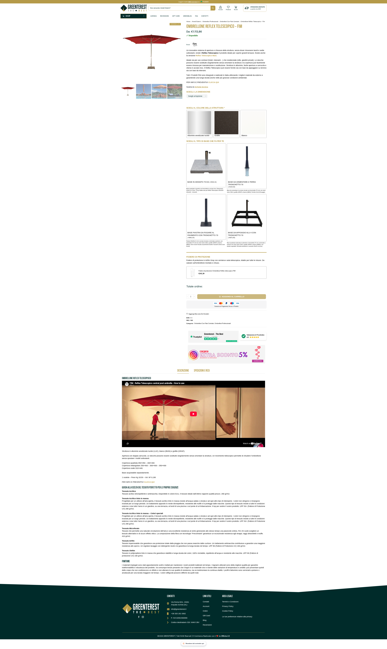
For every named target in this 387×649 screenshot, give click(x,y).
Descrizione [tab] (183, 370)
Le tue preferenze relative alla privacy (237, 617)
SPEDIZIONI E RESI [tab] (202, 370)
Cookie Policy (227, 611)
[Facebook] (139, 617)
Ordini (205, 611)
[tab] (183, 371)
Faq (196, 16)
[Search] (213, 8)
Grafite (217, 135)
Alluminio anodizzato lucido (198, 135)
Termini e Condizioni (230, 602)
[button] (220, 8)
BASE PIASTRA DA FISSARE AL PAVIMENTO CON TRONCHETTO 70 (202, 234)
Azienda (153, 16)
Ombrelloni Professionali (210, 21)
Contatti (204, 16)
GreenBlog (187, 16)
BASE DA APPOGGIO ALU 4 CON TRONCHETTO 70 (242, 234)
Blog (204, 620)
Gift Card (176, 16)
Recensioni (164, 16)
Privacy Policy (227, 606)
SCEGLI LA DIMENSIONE (198, 92)
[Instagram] (143, 617)
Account (206, 606)
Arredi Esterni (196, 21)
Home (188, 21)
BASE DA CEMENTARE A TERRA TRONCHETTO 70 (242, 183)
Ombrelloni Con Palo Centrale (229, 21)
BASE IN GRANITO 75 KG (198, 182)
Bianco (244, 135)
